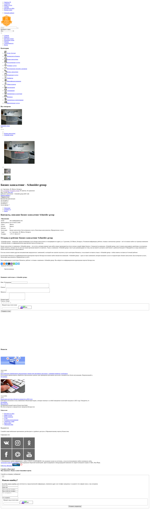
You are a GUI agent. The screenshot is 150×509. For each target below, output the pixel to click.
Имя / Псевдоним (6, 282)
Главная (6, 35)
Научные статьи (9, 38)
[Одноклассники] (4, 264)
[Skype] (16, 264)
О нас (6, 418)
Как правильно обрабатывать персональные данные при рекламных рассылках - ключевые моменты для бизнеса (34, 373)
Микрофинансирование (14, 81)
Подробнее (4, 376)
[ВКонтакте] (2, 264)
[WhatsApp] (14, 264)
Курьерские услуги (12, 75)
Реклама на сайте (9, 413)
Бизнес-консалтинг (12, 59)
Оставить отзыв (14, 190)
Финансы (10, 97)
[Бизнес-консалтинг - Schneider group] (19, 167)
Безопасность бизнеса (13, 56)
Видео (6, 45)
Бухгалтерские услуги (13, 62)
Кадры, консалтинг (12, 72)
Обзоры (6, 42)
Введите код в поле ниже (9, 305)
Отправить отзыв (5, 311)
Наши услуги (8, 415)
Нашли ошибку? (5, 195)
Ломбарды (10, 78)
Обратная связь (8, 424)
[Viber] (11, 264)
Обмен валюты (11, 84)
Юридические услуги (13, 103)
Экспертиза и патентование (15, 100)
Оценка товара (5, 301)
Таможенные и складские (14, 93)
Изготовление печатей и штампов (17, 68)
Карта (6, 211)
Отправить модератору (75, 506)
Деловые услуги (12, 65)
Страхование (11, 90)
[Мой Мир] (7, 264)
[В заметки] (3, 129)
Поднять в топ (5, 197)
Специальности (8, 43)
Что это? (10, 192)
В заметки (23, 190)
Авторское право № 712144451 (10, 462)
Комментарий (5, 299)
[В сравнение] (1, 129)
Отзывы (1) (7, 209)
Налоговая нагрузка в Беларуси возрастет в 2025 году (17, 399)
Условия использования (11, 420)
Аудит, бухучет (11, 53)
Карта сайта (7, 423)
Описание (7, 208)
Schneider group (5, 126)
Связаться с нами (9, 421)
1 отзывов (6, 190)
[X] (9, 264)
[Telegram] (19, 264)
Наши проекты (8, 416)
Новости (6, 37)
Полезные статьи (9, 40)
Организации (11, 87)
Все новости (4, 403)
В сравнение (31, 190)
